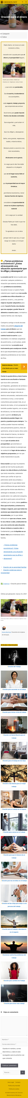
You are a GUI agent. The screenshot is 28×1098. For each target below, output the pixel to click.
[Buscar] (22, 1072)
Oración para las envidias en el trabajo (14, 880)
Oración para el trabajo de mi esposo (14, 809)
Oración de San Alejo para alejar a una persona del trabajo (14, 905)
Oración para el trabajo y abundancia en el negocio (14, 930)
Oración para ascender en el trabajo (14, 689)
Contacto (17, 1082)
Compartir (5, 34)
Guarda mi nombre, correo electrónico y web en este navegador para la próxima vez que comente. (13, 1053)
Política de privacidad (14, 1085)
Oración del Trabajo (14, 666)
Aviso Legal (11, 1082)
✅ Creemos (5, 584)
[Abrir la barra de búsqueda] (22, 2)
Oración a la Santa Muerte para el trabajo (14, 736)
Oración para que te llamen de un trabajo (14, 856)
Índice (4, 37)
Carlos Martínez (6, 632)
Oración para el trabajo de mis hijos (14, 761)
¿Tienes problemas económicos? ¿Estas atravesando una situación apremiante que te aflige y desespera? (13, 551)
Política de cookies (14, 1089)
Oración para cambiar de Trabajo (14, 980)
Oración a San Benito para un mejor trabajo (14, 785)
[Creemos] (9, 2)
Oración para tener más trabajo (14, 1003)
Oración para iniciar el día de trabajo (14, 712)
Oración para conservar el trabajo (14, 832)
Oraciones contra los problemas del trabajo (14, 956)
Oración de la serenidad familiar (14, 567)
